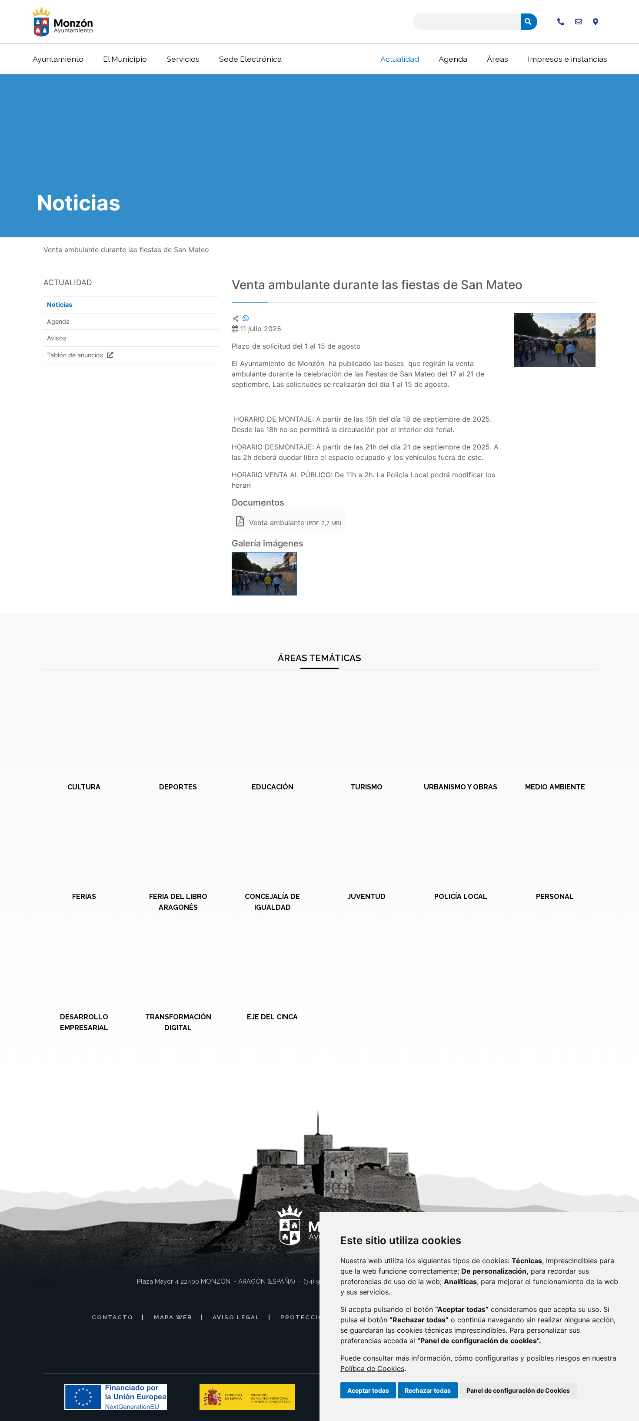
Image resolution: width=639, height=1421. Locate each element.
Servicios (183, 58)
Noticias (59, 304)
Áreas (497, 58)
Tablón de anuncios (76, 355)
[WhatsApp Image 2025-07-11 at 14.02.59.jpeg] (264, 574)
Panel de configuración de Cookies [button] (518, 1390)
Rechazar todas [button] (428, 1390)
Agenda (453, 58)
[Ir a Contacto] (578, 21)
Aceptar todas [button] (368, 1390)
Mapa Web (173, 1317)
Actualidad (399, 58)
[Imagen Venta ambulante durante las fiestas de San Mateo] (555, 340)
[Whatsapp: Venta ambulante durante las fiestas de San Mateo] (246, 318)
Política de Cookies (372, 1368)
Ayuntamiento (58, 58)
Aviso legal (236, 1317)
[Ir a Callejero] (595, 21)
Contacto (112, 1317)
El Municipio (125, 58)
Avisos (57, 338)
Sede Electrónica (250, 58)
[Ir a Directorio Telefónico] (560, 21)
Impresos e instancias (567, 58)
